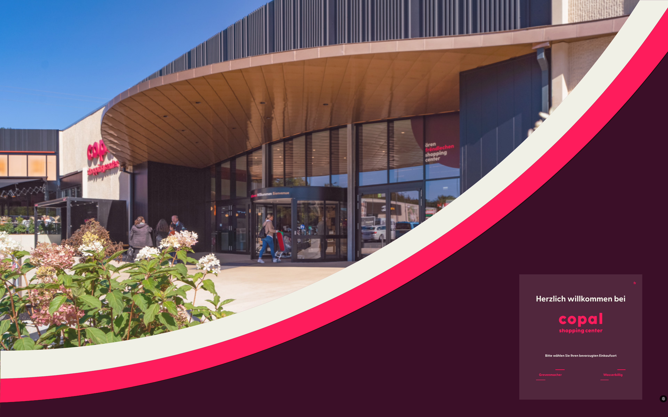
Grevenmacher (550, 375)
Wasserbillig (613, 375)
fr (635, 283)
